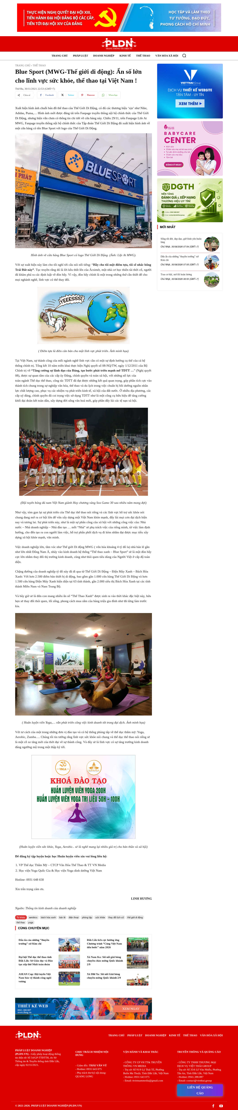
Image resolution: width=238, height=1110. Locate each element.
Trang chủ (22, 65)
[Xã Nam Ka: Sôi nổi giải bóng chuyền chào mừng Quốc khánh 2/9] (137, 962)
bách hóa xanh (48, 917)
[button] (184, 55)
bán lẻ (62, 917)
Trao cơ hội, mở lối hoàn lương (176, 274)
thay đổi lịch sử (116, 917)
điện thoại (74, 917)
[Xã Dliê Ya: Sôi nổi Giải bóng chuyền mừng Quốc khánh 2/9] (137, 979)
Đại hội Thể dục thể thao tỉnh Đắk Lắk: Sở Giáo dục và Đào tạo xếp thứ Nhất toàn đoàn (36, 961)
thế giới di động (135, 917)
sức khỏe (100, 917)
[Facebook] (213, 1106)
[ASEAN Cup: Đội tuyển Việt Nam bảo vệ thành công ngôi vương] (69, 979)
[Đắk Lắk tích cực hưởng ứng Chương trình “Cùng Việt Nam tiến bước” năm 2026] (137, 944)
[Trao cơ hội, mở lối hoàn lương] (211, 279)
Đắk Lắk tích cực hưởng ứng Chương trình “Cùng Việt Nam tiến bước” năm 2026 (104, 944)
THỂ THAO (39, 65)
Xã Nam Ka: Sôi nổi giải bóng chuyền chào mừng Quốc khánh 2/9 (105, 961)
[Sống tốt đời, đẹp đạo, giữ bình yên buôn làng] (211, 244)
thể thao (21, 922)
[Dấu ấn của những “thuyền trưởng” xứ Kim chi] (69, 944)
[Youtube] (221, 1106)
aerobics (33, 917)
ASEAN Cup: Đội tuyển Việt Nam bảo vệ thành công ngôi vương (35, 978)
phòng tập (87, 917)
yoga (30, 922)
